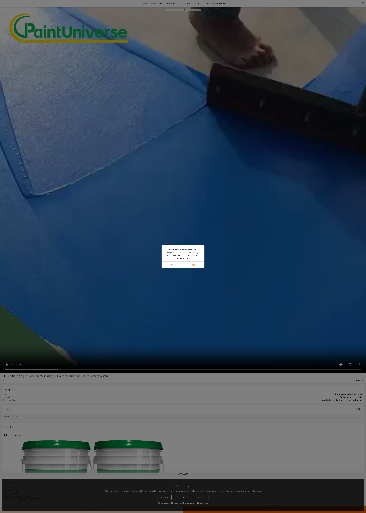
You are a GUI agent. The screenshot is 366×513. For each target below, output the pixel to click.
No (172, 264)
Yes (193, 264)
